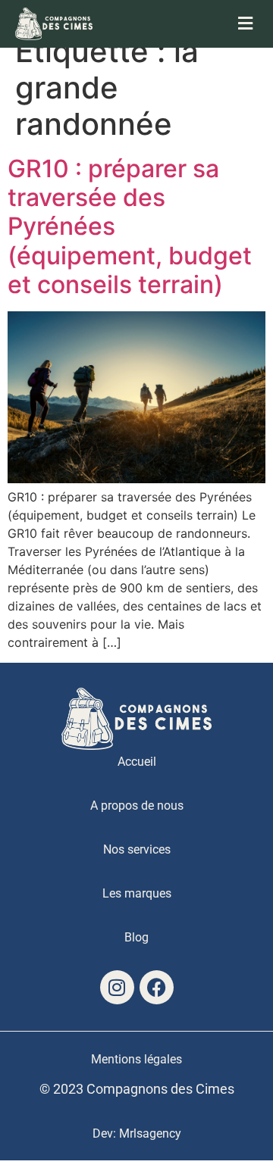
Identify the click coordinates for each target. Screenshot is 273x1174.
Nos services (137, 849)
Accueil (137, 761)
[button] (197, 24)
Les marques (136, 893)
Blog (136, 937)
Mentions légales (136, 1059)
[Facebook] (157, 987)
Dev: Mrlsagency (137, 1133)
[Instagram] (117, 987)
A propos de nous (137, 805)
